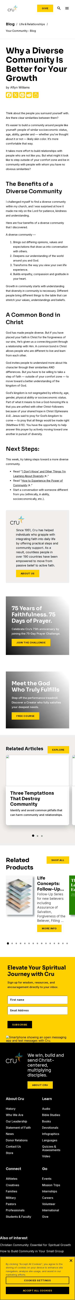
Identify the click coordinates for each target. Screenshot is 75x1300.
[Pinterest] (22, 95)
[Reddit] (29, 95)
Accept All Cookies (37, 1290)
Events (46, 1178)
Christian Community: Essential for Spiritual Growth (35, 1245)
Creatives (12, 1185)
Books (46, 1121)
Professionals (15, 1210)
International (50, 1210)
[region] (37, 1278)
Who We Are (14, 1115)
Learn (47, 1099)
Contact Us (13, 1146)
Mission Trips (51, 1185)
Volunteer (48, 1204)
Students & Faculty (18, 1216)
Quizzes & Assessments (51, 1148)
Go (44, 1169)
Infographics (50, 1134)
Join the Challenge (31, 642)
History (10, 1109)
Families (11, 1191)
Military (11, 1198)
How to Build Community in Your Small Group (32, 1251)
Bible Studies (51, 1115)
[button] (33, 836)
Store (9, 1153)
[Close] (71, 1260)
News (10, 1134)
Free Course (25, 715)
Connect (13, 1169)
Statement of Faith (18, 1127)
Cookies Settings (37, 1280)
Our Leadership (16, 1121)
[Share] (36, 95)
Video (46, 1156)
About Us (28, 573)
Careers (47, 1198)
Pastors (11, 1204)
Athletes (11, 1178)
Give (45, 8)
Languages (49, 1140)
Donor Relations (16, 1140)
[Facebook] (9, 95)
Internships (49, 1191)
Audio (46, 1109)
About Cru (40, 1085)
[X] (15, 95)
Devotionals (50, 1127)
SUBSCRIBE (19, 1024)
